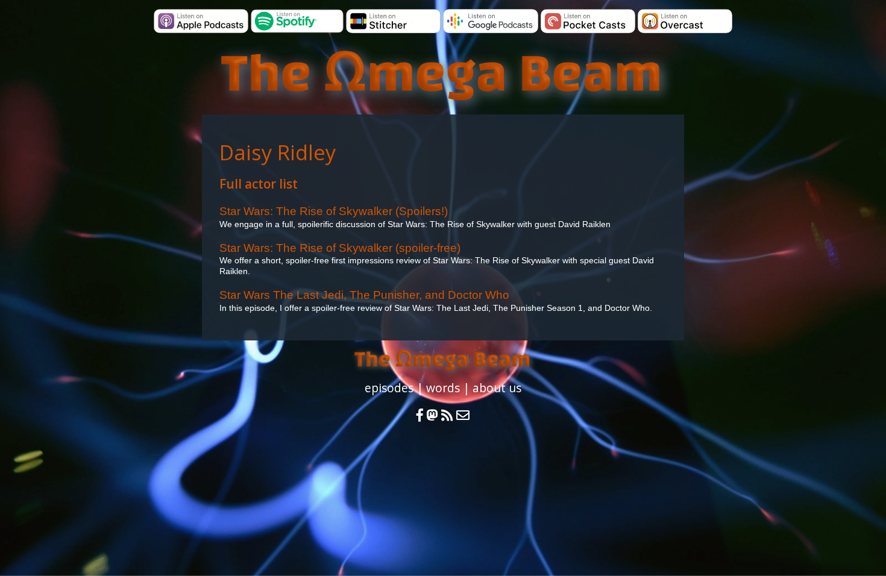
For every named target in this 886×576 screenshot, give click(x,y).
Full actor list (258, 183)
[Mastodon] (432, 415)
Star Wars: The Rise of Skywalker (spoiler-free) (339, 248)
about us (497, 388)
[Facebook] (419, 415)
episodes (389, 388)
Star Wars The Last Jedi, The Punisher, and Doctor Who (364, 295)
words (443, 388)
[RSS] (448, 415)
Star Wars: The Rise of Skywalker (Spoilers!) (333, 211)
